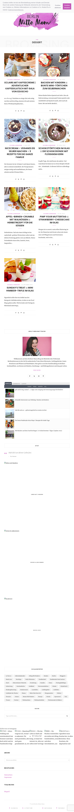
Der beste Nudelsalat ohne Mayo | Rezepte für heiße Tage (32, 420)
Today (29, 386)
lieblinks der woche (12, 693)
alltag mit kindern (34, 676)
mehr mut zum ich (35, 693)
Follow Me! (38, 736)
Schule (48, 696)
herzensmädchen (43, 686)
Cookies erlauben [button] (67, 6)
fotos (50, 683)
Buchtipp (18, 679)
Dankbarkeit (42, 679)
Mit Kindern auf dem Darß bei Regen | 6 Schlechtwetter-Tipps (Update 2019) (38, 431)
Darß (7, 683)
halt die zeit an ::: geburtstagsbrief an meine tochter (31, 410)
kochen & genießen (14, 79)
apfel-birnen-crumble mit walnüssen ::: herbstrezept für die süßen (20, 221)
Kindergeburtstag (11, 689)
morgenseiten (49, 693)
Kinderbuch (64, 686)
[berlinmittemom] (37, 20)
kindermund (24, 689)
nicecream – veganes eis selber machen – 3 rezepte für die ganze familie (20, 153)
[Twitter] (18, 111)
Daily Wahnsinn (30, 679)
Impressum (8, 777)
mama (24, 693)
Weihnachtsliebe (39, 700)
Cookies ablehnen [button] (58, 6)
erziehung (33, 683)
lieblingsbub (45, 689)
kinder (54, 686)
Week (34, 386)
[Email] (23, 111)
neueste (8, 696)
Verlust (16, 700)
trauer (8, 700)
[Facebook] (15, 111)
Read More (37, 370)
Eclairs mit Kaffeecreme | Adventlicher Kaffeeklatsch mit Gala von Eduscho (19, 87)
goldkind (31, 686)
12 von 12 (8, 676)
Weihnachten (26, 700)
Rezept (40, 696)
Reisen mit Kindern (28, 696)
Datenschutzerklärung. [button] (16, 10)
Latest (24, 383)
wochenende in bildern (55, 700)
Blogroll (7, 791)
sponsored (57, 696)
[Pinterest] (21, 111)
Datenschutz (8, 775)
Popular (8, 383)
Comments (16, 383)
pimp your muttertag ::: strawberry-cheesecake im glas (54, 219)
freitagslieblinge (61, 683)
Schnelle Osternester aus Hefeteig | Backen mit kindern (32, 400)
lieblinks (56, 689)
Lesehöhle (35, 689)
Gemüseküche (21, 686)
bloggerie (62, 676)
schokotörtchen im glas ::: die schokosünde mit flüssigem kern (54, 151)
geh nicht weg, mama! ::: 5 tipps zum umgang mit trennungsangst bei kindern (39, 389)
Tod (66, 696)
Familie (42, 683)
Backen (46, 676)
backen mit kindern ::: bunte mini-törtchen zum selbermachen (54, 85)
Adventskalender (20, 676)
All (45, 386)
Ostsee (17, 696)
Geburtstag (9, 686)
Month (40, 386)
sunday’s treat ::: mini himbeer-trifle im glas (20, 289)
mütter (59, 693)
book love (9, 679)
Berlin (54, 676)
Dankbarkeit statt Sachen (57, 679)
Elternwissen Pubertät (19, 683)
